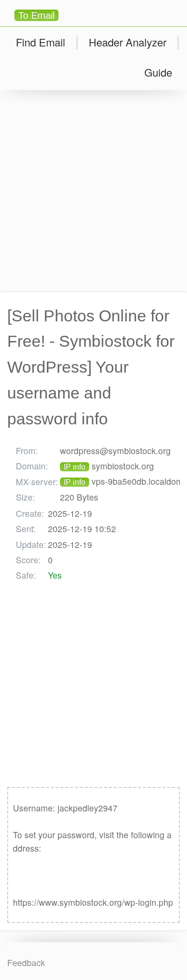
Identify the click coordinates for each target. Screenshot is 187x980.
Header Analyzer (127, 41)
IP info (74, 467)
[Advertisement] (93, 191)
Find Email (40, 41)
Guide (158, 72)
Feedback (26, 963)
